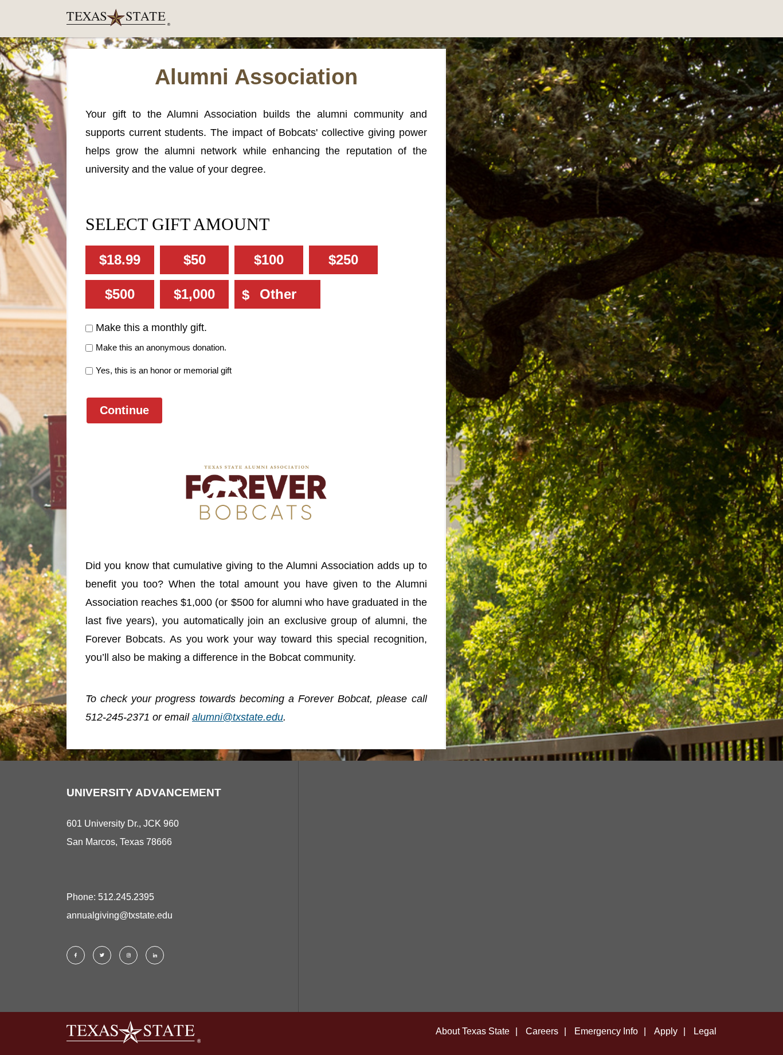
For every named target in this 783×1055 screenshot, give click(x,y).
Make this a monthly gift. (151, 327)
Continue (124, 410)
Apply (666, 1031)
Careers (542, 1031)
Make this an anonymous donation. (161, 347)
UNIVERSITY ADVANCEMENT (143, 793)
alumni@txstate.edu (237, 717)
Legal (705, 1031)
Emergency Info (606, 1031)
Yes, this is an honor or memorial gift (164, 370)
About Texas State (473, 1031)
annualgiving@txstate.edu (119, 915)
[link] (391, 19)
